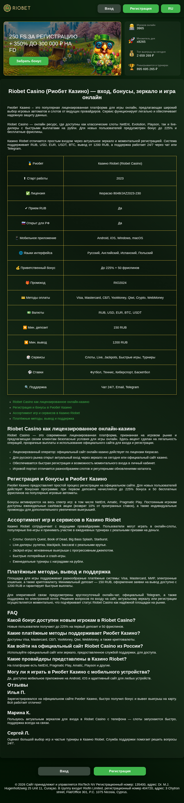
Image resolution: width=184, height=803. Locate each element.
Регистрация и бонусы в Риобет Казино (42, 407)
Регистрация (141, 8)
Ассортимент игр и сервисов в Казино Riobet (46, 413)
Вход (109, 8)
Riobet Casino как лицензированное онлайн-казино (51, 402)
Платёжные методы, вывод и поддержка (43, 418)
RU (170, 8)
